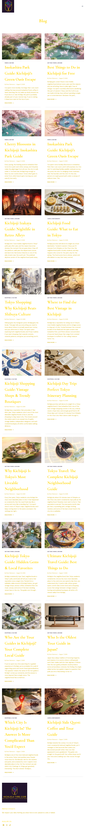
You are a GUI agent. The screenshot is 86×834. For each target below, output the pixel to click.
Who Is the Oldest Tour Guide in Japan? (61, 643)
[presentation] (21, 46)
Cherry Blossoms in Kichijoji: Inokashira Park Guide (21, 150)
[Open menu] (82, 6)
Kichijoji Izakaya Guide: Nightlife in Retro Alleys (20, 229)
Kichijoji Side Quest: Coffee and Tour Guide (64, 728)
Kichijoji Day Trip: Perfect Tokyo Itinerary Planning (62, 389)
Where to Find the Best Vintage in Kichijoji (62, 308)
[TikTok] (10, 825)
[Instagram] (6, 825)
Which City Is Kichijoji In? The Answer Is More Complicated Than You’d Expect (19, 734)
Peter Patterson (10, 84)
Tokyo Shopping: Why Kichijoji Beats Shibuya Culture (20, 308)
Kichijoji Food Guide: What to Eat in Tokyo (62, 229)
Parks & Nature (9, 63)
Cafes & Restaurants (53, 218)
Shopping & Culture (11, 297)
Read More (9, 103)
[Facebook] (3, 825)
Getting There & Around (54, 63)
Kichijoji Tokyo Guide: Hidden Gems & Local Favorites (22, 561)
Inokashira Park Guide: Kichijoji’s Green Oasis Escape (20, 73)
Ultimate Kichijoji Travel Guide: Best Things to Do (62, 561)
